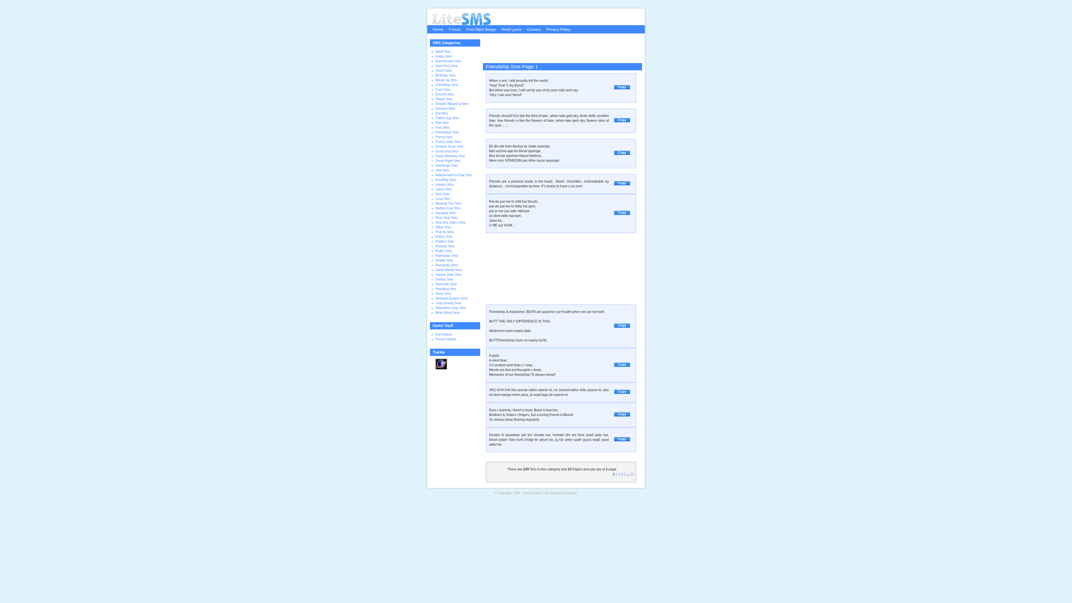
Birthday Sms (446, 75)
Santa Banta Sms (449, 270)
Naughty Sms (446, 213)
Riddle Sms (444, 260)
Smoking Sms (446, 289)
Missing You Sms (448, 203)
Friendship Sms (447, 132)
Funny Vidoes (446, 339)
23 (632, 474)
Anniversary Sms (448, 61)
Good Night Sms (448, 161)
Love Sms (443, 199)
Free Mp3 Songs (481, 29)
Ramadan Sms (447, 256)
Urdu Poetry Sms (448, 303)
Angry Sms (444, 56)
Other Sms (443, 227)
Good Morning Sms (450, 156)
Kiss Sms (442, 194)
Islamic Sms (445, 184)
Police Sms (444, 237)
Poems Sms (445, 232)
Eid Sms (442, 113)
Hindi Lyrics (511, 29)
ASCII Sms (444, 71)
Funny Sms (444, 137)
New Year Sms (447, 218)
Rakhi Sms (444, 251)
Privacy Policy (558, 29)
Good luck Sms (447, 151)
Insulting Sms (446, 180)
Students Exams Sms (452, 298)
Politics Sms (445, 241)
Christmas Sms (447, 85)
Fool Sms (443, 128)
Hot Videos (444, 334)
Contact (534, 29)
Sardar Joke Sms (448, 275)
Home (438, 29)
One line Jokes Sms (451, 222)
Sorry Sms (443, 294)
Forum (455, 29)
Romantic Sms (447, 265)
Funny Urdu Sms (448, 142)
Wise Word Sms (448, 313)
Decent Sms (445, 94)
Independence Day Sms (454, 175)
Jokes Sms (444, 189)
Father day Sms (447, 118)
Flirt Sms (442, 123)
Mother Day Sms (448, 208)
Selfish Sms (444, 279)
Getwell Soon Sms (449, 147)
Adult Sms (443, 52)
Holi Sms (442, 170)
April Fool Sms (447, 66)
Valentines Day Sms (451, 308)
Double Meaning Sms (452, 104)
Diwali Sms (444, 99)
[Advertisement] (561, 50)
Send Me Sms (446, 284)
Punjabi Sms (445, 246)
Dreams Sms (445, 109)
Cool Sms (443, 90)
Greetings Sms (447, 166)
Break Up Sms (446, 80)
